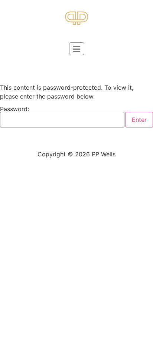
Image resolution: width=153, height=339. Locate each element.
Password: (14, 109)
